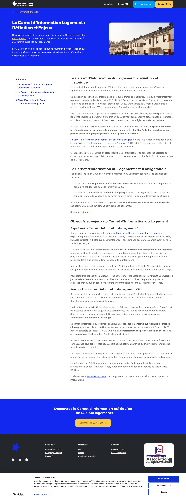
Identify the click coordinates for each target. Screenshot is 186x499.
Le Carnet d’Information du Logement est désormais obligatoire (102, 139)
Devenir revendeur (118, 453)
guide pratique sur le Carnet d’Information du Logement (135, 233)
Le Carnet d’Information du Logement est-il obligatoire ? (36, 94)
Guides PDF (123, 4)
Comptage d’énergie (53, 453)
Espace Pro (50, 456)
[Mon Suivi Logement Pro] (22, 5)
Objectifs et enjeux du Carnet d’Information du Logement (32, 102)
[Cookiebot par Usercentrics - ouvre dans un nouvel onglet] (18, 494)
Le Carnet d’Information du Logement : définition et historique (36, 86)
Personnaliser (162, 485)
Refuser (163, 492)
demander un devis (96, 376)
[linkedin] (14, 459)
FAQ (79, 449)
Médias (81, 453)
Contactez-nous (117, 449)
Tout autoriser (163, 479)
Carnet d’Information (53, 449)
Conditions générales (86, 456)
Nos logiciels (108, 4)
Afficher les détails (40, 495)
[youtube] (27, 459)
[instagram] (21, 459)
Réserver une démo (144, 4)
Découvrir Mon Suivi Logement (93, 423)
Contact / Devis (164, 4)
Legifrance (85, 212)
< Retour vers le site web (25, 12)
